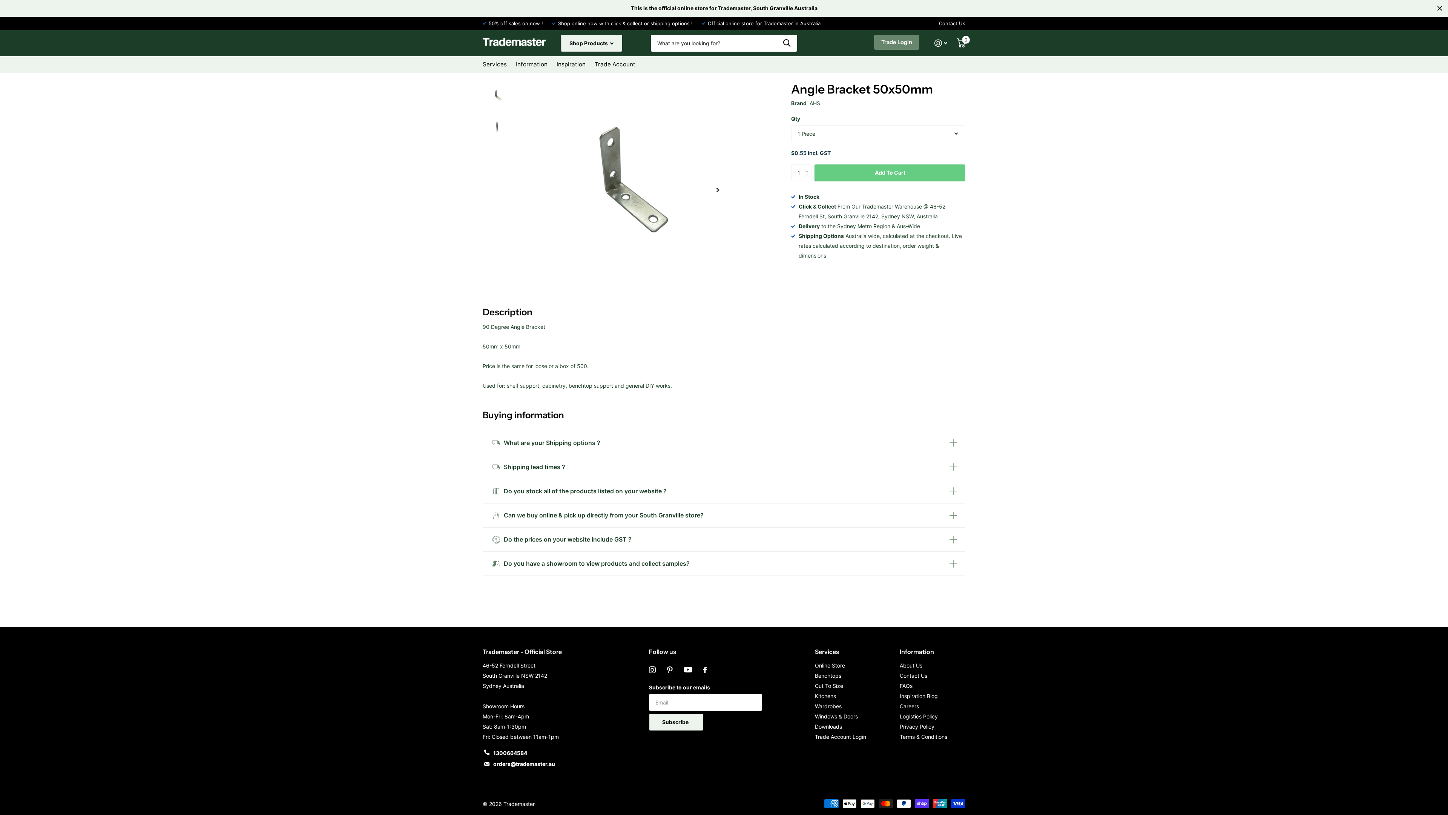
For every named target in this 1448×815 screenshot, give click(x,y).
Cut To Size (829, 686)
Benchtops (828, 675)
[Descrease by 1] (808, 179)
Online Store (830, 665)
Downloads (828, 726)
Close (1439, 8)
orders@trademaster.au (524, 764)
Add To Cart (890, 172)
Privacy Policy (917, 726)
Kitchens (825, 696)
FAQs (906, 686)
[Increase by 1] (808, 167)
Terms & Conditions (923, 737)
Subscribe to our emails (679, 687)
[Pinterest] (670, 669)
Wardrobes (828, 706)
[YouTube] (688, 669)
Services (827, 651)
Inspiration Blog (919, 696)
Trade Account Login (840, 737)
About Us (911, 665)
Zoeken (786, 43)
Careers (909, 706)
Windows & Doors (836, 716)
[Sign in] (941, 43)
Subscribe (676, 722)
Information (917, 651)
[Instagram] (652, 669)
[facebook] (705, 669)
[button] (718, 190)
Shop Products (589, 43)
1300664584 (510, 753)
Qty (795, 118)
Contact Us (952, 23)
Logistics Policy (919, 716)
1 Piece (806, 133)
